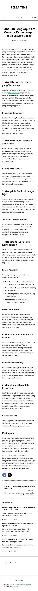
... (24, 515)
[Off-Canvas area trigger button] (3, 17)
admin (14, 40)
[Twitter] (19, 17)
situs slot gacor (13, 93)
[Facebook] (16, 17)
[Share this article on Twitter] (10, 475)
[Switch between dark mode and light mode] (32, 17)
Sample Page (19, 580)
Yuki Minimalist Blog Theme (23, 584)
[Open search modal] (35, 17)
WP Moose (14, 586)
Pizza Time (19, 7)
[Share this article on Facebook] (4, 475)
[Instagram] (21, 17)
